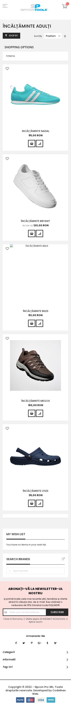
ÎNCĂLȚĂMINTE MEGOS (35, 401)
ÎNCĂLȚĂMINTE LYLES (35, 491)
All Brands (63, 559)
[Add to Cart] (31, 143)
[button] (7, 69)
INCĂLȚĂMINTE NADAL (35, 131)
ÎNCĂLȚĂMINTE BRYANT (35, 221)
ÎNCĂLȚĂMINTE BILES (35, 311)
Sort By (38, 36)
